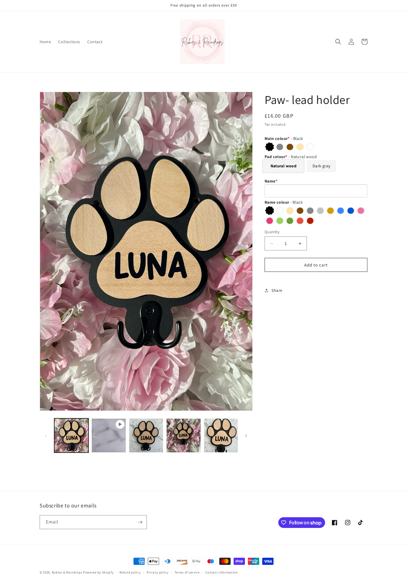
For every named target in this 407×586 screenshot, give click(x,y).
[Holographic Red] (310, 220)
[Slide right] (246, 435)
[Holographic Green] (289, 220)
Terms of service (187, 572)
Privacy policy (158, 572)
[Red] (300, 220)
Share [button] (276, 290)
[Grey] (279, 146)
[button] (338, 41)
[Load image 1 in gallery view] (71, 435)
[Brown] (289, 146)
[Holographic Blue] (350, 210)
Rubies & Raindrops (67, 572)
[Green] (279, 220)
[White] (310, 146)
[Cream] (300, 146)
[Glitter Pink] (269, 220)
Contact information (221, 572)
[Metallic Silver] (320, 210)
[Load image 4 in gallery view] (221, 435)
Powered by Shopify (98, 572)
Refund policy (130, 572)
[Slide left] (46, 435)
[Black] (269, 146)
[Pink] (360, 210)
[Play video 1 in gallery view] (108, 435)
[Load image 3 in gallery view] (183, 435)
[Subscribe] (140, 522)
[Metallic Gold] (330, 210)
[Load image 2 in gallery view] (146, 435)
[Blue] (340, 210)
